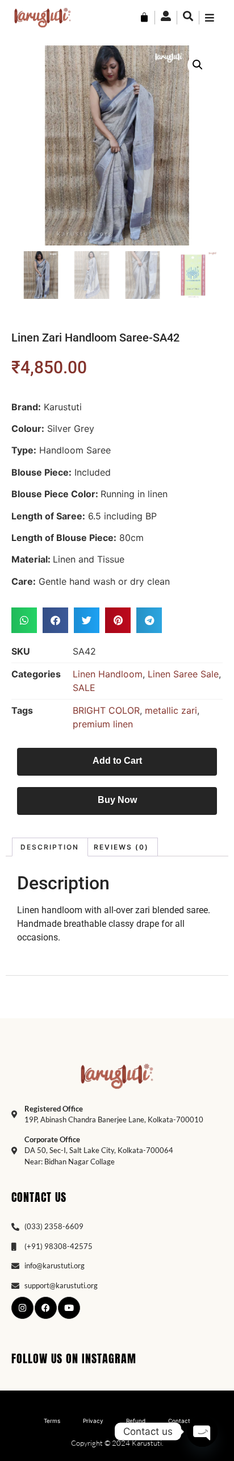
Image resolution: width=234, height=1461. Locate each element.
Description (49, 847)
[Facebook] (46, 1308)
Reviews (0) (121, 847)
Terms (52, 1420)
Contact (179, 1420)
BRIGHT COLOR (106, 710)
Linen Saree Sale (183, 674)
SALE (84, 687)
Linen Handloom (108, 674)
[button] (197, 65)
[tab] (50, 847)
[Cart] (144, 18)
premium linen (103, 724)
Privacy (93, 1420)
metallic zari (171, 710)
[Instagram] (22, 1308)
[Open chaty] (202, 1431)
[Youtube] (69, 1308)
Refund (135, 1420)
